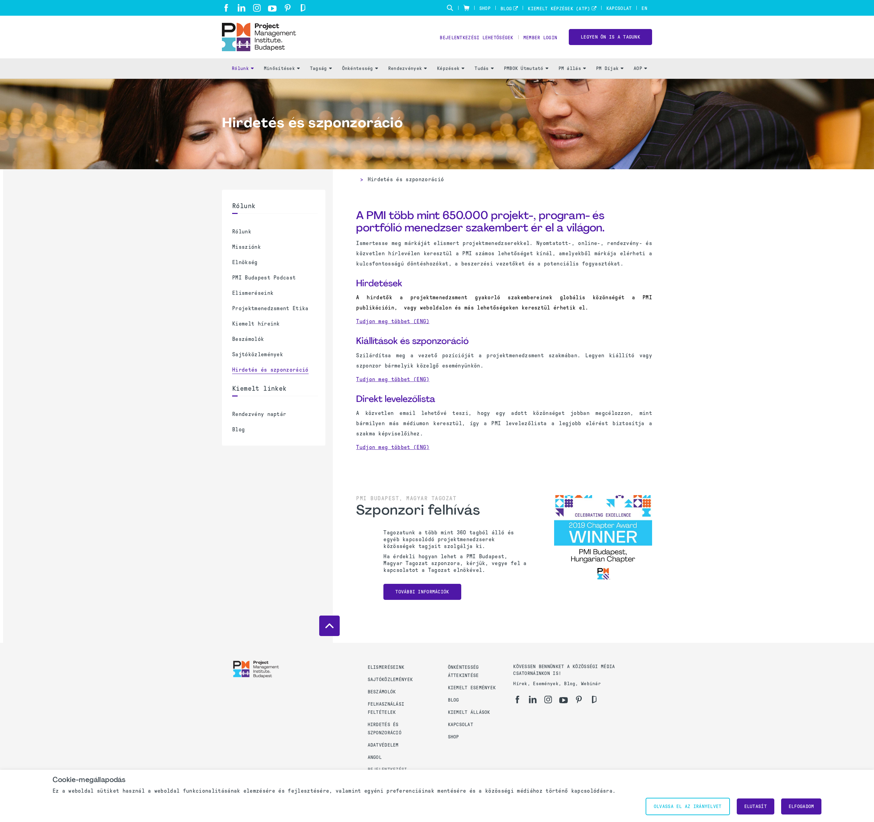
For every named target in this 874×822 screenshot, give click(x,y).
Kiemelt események (472, 687)
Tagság (318, 68)
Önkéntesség (357, 68)
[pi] (287, 8)
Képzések (448, 68)
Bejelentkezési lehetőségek (476, 37)
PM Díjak (607, 68)
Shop (485, 8)
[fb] (226, 8)
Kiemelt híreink (256, 324)
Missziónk (246, 247)
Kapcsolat (619, 8)
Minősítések (279, 68)
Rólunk (240, 68)
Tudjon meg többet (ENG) (392, 321)
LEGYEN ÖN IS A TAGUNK (610, 37)
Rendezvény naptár (259, 414)
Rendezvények (405, 68)
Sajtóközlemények (257, 354)
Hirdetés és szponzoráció (270, 370)
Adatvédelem (383, 745)
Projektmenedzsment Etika (270, 308)
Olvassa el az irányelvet (688, 806)
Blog (506, 8)
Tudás (482, 68)
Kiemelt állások (469, 712)
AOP (638, 68)
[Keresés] (450, 7)
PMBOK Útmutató (524, 68)
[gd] (303, 8)
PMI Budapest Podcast (264, 277)
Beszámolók (248, 339)
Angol (375, 757)
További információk (422, 591)
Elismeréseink (252, 293)
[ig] (257, 8)
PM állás (570, 68)
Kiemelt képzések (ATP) (559, 8)
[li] (241, 8)
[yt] (272, 8)
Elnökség (245, 262)
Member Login (540, 37)
